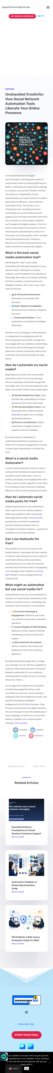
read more (18, 837)
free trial (30, 704)
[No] (49, 1062)
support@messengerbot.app (16, 7)
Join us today (21, 723)
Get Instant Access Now (22, 16)
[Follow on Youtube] (22, 1046)
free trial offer (36, 518)
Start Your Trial (27, 1034)
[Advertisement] (26, 48)
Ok (26, 1068)
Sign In (40, 15)
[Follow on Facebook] (31, 1046)
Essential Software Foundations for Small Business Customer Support (26, 830)
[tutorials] (16, 414)
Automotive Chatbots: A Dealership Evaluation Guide (24, 885)
